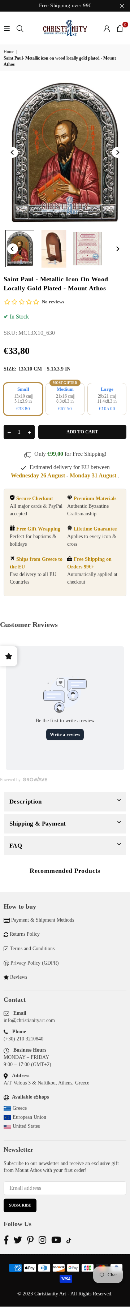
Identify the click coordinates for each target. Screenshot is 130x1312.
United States (26, 1126)
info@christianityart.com (29, 1020)
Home (9, 51)
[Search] (19, 28)
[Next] (117, 152)
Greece (20, 1108)
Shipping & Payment (37, 823)
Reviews (18, 977)
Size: (37, 369)
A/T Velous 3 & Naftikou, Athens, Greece (46, 1083)
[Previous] (12, 152)
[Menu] (6, 28)
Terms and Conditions (32, 948)
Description (25, 801)
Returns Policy (25, 934)
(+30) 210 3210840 (23, 1039)
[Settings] (106, 28)
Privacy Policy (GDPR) (34, 963)
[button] (119, 28)
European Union (29, 1117)
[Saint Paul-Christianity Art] (20, 248)
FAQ (15, 845)
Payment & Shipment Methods (42, 920)
